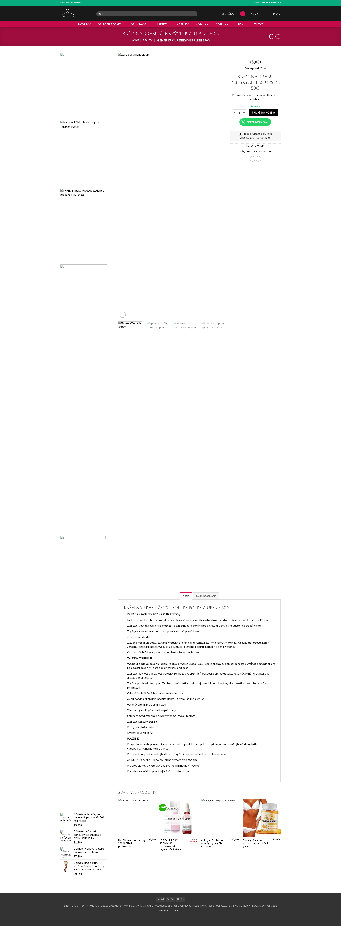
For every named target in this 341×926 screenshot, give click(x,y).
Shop (66, 906)
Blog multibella (218, 906)
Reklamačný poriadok (264, 906)
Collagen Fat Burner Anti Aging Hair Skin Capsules (212, 843)
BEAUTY (148, 40)
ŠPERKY (162, 24)
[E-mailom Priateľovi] (258, 158)
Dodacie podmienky (111, 906)
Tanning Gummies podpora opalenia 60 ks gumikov (256, 843)
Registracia (199, 906)
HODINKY (202, 24)
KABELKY (183, 24)
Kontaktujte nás (89, 906)
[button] (242, 13)
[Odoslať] (194, 13)
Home (135, 40)
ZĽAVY (258, 24)
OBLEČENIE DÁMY (109, 24)
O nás (75, 906)
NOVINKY (84, 24)
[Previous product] (277, 36)
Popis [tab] (186, 596)
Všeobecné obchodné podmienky (173, 906)
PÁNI (241, 24)
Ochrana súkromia (239, 906)
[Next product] (271, 36)
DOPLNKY (221, 24)
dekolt (250, 151)
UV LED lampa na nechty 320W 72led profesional (131, 843)
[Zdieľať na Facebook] (252, 158)
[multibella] (75, 13)
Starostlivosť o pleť (263, 151)
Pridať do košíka (263, 112)
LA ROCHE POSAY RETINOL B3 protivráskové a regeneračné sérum (171, 845)
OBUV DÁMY (139, 24)
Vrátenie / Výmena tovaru (138, 906)
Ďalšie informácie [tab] (206, 596)
